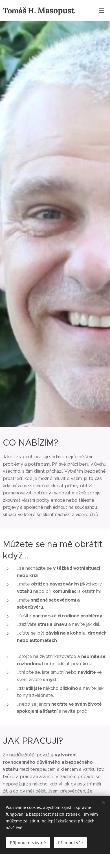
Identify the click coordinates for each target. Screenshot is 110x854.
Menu (101, 10)
